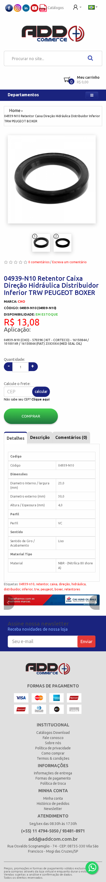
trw (36, 589)
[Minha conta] (77, 7)
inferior (27, 589)
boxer (59, 589)
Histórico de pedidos (53, 803)
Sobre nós (53, 743)
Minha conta (53, 798)
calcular (41, 391)
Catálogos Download (53, 733)
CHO (21, 301)
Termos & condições (53, 758)
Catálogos (55, 8)
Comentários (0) (71, 437)
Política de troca (53, 783)
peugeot (47, 589)
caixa (53, 584)
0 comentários (38, 262)
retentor (42, 584)
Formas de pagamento (53, 778)
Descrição (40, 437)
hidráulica (79, 584)
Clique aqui (40, 399)
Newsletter (53, 809)
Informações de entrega (53, 773)
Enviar (86, 641)
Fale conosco (53, 738)
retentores (72, 589)
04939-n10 (26, 584)
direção (64, 584)
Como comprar (53, 753)
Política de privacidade (53, 748)
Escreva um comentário (69, 262)
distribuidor (12, 589)
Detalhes (15, 438)
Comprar (31, 416)
